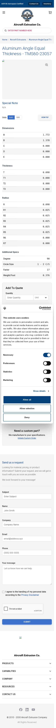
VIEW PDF (45, 117)
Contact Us (33, 4)
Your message (8, 563)
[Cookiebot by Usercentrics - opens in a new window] (39, 308)
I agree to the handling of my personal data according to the (25, 593)
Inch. (11, 117)
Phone (5, 548)
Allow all (27, 399)
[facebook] (20, 709)
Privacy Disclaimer (30, 595)
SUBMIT (27, 622)
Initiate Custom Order (27, 438)
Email (4, 534)
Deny (26, 417)
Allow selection (27, 408)
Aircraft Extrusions (18, 40)
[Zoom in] (46, 64)
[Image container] (27, 79)
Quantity (9, 293)
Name (4, 506)
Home (4, 40)
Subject (5, 492)
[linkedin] (27, 709)
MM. (18, 117)
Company (6, 520)
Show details (39, 391)
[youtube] (33, 709)
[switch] (47, 363)
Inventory (47, 4)
